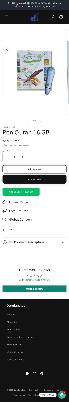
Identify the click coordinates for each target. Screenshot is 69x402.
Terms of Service (15, 359)
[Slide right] (42, 120)
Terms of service (35, 395)
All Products (13, 329)
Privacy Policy (14, 344)
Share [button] (9, 229)
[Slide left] (27, 120)
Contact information (53, 390)
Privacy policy (19, 395)
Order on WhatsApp (21, 191)
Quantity (7, 150)
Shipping (6, 145)
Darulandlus (19, 390)
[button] (6, 17)
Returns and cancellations (21, 336)
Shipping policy (52, 395)
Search (10, 314)
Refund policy (35, 390)
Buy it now (34, 179)
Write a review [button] (34, 288)
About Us (12, 322)
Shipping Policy (15, 351)
